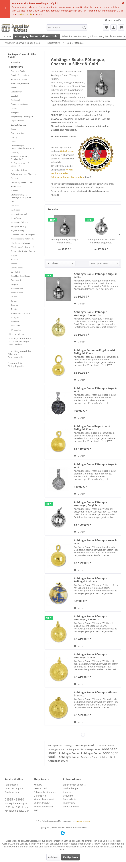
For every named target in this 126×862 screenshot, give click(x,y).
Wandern (15, 321)
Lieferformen (67, 151)
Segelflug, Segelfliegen (20, 276)
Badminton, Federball (20, 83)
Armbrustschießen (19, 79)
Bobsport (15, 112)
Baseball (14, 96)
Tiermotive (14, 62)
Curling (14, 137)
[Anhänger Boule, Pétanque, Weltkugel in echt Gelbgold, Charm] (58, 669)
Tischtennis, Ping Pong (20, 313)
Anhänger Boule (55, 745)
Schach (14, 263)
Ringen (14, 255)
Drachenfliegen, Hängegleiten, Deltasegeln (22, 146)
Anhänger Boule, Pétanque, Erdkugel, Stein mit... (91, 580)
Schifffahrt (15, 272)
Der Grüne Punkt (71, 806)
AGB (36, 810)
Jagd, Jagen (15, 209)
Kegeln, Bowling (17, 230)
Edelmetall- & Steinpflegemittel (16, 365)
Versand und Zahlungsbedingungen (45, 790)
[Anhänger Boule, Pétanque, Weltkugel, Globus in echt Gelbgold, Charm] (58, 631)
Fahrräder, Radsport (19, 170)
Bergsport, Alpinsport (20, 104)
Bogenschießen (17, 120)
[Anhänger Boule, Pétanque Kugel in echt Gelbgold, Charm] (58, 555)
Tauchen (14, 305)
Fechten (14, 178)
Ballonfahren (16, 91)
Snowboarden (17, 288)
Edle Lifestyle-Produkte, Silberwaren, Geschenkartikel (20, 354)
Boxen (13, 129)
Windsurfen (16, 330)
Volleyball (15, 317)
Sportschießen (17, 292)
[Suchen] (84, 27)
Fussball (14, 190)
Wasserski (15, 325)
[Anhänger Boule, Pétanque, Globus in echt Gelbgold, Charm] (58, 707)
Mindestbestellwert (44, 799)
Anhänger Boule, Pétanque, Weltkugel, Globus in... (91, 313)
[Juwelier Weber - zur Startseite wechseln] (16, 28)
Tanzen (14, 301)
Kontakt (38, 784)
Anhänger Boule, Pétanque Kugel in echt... (64, 241)
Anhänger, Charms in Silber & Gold (22, 56)
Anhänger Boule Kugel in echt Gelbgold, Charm (92, 428)
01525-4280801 (15, 799)
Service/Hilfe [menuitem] (114, 20)
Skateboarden (17, 280)
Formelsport (16, 186)
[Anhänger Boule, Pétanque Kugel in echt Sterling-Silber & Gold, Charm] (65, 226)
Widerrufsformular (43, 806)
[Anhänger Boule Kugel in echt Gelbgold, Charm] (58, 441)
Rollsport (14, 259)
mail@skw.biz (25, 14)
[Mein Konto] (113, 27)
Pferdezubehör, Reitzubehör (23, 247)
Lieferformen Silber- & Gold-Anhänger (74, 786)
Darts (13, 141)
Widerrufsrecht (41, 802)
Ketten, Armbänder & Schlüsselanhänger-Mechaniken (20, 341)
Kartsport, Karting (18, 226)
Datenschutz (69, 799)
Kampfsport (16, 218)
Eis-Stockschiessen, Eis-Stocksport (21, 164)
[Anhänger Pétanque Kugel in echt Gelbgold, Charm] (58, 365)
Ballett (13, 87)
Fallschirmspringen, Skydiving (23, 174)
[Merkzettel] (106, 27)
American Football (18, 71)
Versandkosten (83, 821)
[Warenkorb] (121, 27)
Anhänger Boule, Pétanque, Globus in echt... (95, 694)
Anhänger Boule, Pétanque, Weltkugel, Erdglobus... (101, 241)
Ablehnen (53, 857)
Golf (12, 201)
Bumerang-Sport (18, 133)
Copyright (68, 795)
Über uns (68, 792)
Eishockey (15, 152)
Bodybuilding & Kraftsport (22, 116)
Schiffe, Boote (17, 267)
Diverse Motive (17, 334)
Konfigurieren (70, 857)
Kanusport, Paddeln (19, 222)
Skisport (14, 284)
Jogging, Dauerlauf (19, 214)
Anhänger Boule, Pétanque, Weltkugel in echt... (91, 656)
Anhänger (69, 745)
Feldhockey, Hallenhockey (22, 182)
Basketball (15, 100)
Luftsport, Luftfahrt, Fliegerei (23, 234)
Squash (14, 296)
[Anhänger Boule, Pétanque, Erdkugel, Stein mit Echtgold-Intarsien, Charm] (58, 593)
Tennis (14, 309)
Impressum (69, 802)
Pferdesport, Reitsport (20, 243)
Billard (13, 108)
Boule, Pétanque (18, 125)
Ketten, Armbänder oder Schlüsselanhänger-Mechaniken (67, 173)
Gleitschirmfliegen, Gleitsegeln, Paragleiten (21, 196)
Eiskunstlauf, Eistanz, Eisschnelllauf (20, 157)
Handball (15, 205)
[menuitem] (67, 27)
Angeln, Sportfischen (20, 75)
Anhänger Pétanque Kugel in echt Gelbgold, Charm (94, 352)
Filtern (54, 263)
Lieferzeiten (40, 795)
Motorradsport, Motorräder (22, 238)
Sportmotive (16, 66)
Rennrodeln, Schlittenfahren (23, 251)
